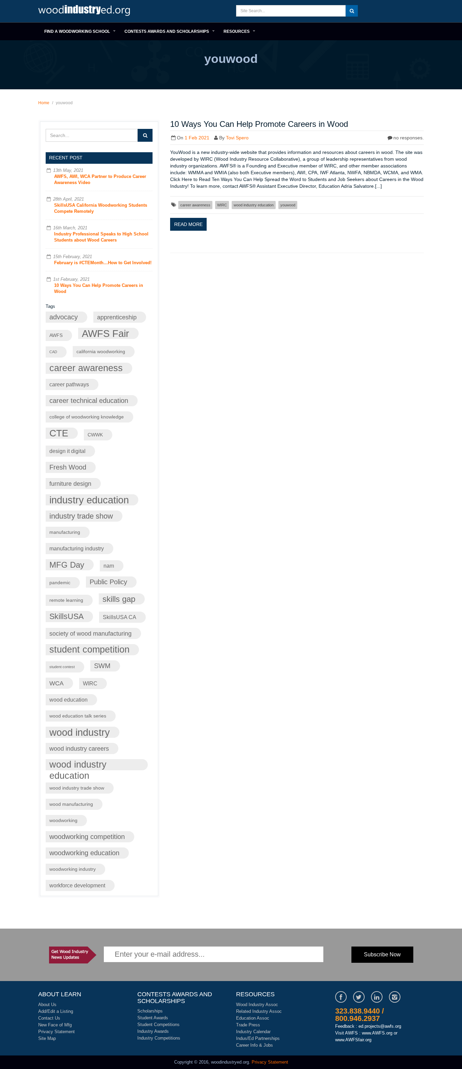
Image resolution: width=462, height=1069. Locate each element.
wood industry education (78, 764)
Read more (188, 224)
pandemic (59, 582)
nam (108, 566)
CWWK (95, 434)
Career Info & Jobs (254, 1045)
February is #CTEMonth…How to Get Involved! (103, 262)
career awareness (86, 368)
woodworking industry (72, 869)
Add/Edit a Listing (55, 1011)
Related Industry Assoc (259, 1011)
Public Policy (108, 582)
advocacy (63, 317)
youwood (287, 205)
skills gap (118, 599)
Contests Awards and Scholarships (166, 31)
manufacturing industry (76, 548)
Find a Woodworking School (77, 31)
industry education (89, 499)
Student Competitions (158, 1024)
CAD (53, 352)
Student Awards (152, 1017)
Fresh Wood (67, 467)
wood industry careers (79, 748)
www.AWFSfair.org (353, 1039)
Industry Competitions (158, 1038)
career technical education (88, 400)
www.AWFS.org (377, 1033)
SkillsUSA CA (119, 617)
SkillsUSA (66, 616)
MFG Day (66, 564)
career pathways (69, 384)
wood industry (79, 732)
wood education (68, 700)
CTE (58, 433)
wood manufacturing (71, 804)
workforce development (77, 885)
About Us (47, 1004)
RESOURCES (237, 31)
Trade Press (248, 1024)
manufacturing (64, 532)
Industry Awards (153, 1031)
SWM (102, 665)
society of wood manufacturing (90, 633)
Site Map (47, 1038)
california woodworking (100, 351)
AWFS (56, 335)
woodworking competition (87, 836)
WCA (56, 683)
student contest (62, 667)
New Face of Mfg (55, 1024)
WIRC (90, 683)
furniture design (70, 483)
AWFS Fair (105, 333)
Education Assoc (252, 1018)
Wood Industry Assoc (257, 1004)
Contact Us (49, 1018)
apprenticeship (117, 317)
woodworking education (84, 853)
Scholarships (150, 1011)
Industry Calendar (253, 1031)
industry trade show (81, 516)
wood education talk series (77, 716)
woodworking (63, 820)
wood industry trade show (76, 788)
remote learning (66, 600)
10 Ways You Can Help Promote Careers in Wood (259, 124)
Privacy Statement (56, 1031)
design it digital (67, 451)
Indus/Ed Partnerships (258, 1038)
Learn (85, 11)
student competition (89, 649)
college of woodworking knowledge (86, 416)
